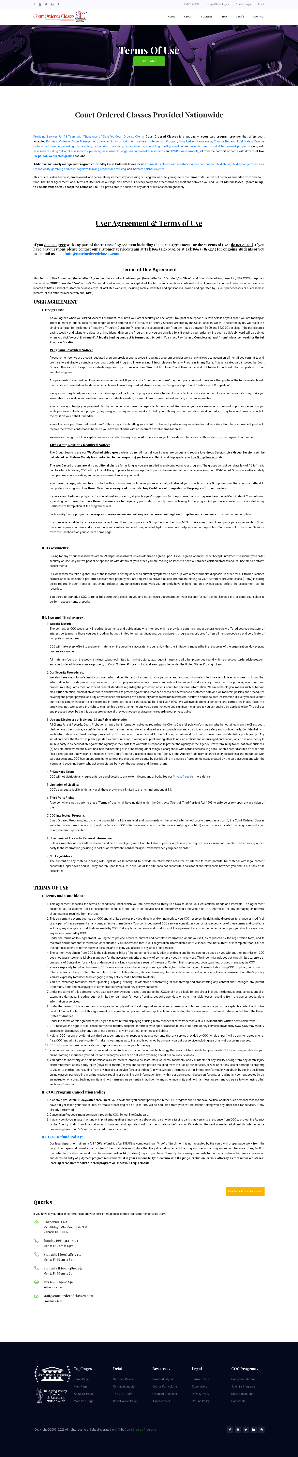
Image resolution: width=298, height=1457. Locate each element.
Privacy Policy (200, 1393)
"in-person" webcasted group (52, 156)
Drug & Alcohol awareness (195, 141)
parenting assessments (104, 151)
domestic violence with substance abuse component (181, 164)
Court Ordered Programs (141, 1429)
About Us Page (83, 1393)
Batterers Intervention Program (157, 141)
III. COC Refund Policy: (62, 1137)
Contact (259, 16)
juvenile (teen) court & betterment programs (220, 146)
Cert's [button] (240, 16)
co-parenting (84, 146)
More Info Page (83, 1401)
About (188, 16)
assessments (42, 151)
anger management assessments (143, 151)
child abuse (223, 164)
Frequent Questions (165, 1393)
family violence (135, 146)
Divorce (259, 141)
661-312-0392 (191, 4)
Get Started (149, 61)
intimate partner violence (149, 169)
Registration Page (242, 1393)
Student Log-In (244, 4)
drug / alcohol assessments (70, 151)
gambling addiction (63, 169)
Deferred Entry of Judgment (117, 141)
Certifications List (124, 1386)
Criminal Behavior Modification (233, 141)
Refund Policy (201, 1401)
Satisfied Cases (123, 1379)
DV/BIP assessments (184, 151)
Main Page (80, 1386)
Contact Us (238, 1401)
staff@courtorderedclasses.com (68, 1296)
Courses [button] (206, 16)
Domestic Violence (58, 141)
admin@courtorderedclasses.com (90, 253)
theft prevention (172, 146)
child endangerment (245, 164)
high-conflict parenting (108, 146)
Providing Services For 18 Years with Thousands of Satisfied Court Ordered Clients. (89, 136)
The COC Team (123, 1393)
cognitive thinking (88, 169)
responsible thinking (113, 169)
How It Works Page (125, 1401)
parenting (67, 146)
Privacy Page (181, 776)
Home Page (81, 1379)
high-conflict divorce (46, 146)
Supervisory (199, 1386)
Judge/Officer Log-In (217, 4)
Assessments (161, 1401)
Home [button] (171, 16)
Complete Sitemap (243, 1379)
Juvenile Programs (243, 1386)
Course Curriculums (165, 1386)
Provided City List (163, 1379)
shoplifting (153, 146)
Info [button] (224, 16)
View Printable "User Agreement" (245, 1191)
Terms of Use (200, 1379)
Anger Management (84, 141)
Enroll (261, 4)
